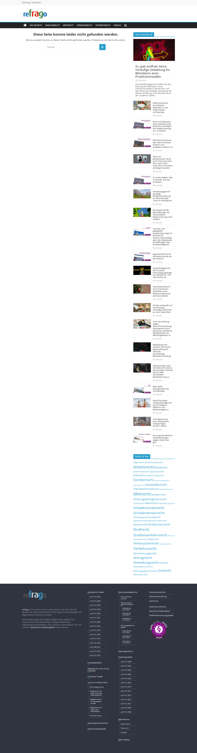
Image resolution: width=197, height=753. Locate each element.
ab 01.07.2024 (126, 670)
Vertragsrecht (142, 558)
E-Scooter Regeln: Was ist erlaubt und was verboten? (163, 179)
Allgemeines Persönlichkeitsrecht (148, 462)
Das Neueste (36, 25)
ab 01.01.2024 (95, 605)
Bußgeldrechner (96, 693)
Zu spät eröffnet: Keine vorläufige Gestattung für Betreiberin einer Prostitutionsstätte (152, 71)
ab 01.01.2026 (95, 597)
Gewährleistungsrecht (162, 480)
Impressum (153, 601)
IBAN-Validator (124, 739)
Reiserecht (151, 503)
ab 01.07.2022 (126, 678)
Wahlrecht (163, 562)
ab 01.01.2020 (95, 622)
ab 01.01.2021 (95, 617)
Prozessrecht (139, 503)
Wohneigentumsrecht (143, 566)
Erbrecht (138, 475)
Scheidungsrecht (140, 517)
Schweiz (124, 732)
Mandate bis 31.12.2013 (127, 642)
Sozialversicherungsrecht (144, 520)
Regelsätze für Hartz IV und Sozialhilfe (98, 669)
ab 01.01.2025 (95, 601)
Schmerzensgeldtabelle (97, 729)
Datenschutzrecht (141, 471)
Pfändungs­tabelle (125, 657)
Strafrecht (141, 529)
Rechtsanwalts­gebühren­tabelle (127, 604)
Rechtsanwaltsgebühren (128, 592)
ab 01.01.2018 (95, 634)
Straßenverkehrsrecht (150, 535)
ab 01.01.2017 (95, 638)
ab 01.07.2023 (126, 674)
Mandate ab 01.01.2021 (127, 609)
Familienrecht (52, 25)
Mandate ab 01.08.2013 (127, 614)
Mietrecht (68, 25)
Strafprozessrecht (159, 524)
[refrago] (25, 25)
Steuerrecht (140, 524)
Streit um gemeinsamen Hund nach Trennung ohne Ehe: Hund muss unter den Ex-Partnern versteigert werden (163, 162)
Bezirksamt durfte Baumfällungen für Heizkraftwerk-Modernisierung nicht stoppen (162, 214)
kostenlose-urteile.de (157, 606)
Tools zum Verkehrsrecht (97, 682)
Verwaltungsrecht (145, 562)
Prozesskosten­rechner (126, 598)
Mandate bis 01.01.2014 (127, 637)
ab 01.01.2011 (126, 703)
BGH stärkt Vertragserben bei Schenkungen (161, 388)
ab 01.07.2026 (126, 662)
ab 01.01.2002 (126, 712)
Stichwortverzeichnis (157, 592)
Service (117, 25)
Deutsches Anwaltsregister (159, 611)
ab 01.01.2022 (95, 613)
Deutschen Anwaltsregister (42, 627)
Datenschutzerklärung (158, 596)
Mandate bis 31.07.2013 (127, 619)
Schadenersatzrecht (148, 507)
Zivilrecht (164, 571)
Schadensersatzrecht (149, 513)
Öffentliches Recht (140, 574)
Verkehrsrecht (84, 25)
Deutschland (125, 724)
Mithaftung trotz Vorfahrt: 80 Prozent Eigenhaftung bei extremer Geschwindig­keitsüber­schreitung (162, 350)
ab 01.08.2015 (95, 647)
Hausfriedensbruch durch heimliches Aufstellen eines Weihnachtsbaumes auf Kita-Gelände (162, 291)
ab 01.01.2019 (95, 630)
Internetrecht (102, 25)
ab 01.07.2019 (95, 626)
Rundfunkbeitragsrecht (166, 503)
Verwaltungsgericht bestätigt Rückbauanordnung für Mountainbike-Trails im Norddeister (162, 196)
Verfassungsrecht (165, 544)
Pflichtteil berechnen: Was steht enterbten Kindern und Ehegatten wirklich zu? (163, 143)
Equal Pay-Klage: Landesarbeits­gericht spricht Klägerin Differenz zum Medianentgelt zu (162, 405)
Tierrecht (171, 536)
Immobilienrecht (156, 485)
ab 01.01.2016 (95, 643)
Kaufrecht (153, 488)
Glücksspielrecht (139, 485)
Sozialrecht (154, 517)
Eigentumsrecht (157, 471)
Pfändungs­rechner (125, 651)
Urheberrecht (152, 539)
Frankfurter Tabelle (95, 676)
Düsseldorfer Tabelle (96, 592)
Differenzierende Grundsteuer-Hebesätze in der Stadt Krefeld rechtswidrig (160, 107)
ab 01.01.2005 (126, 708)
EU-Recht (148, 475)
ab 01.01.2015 (95, 651)
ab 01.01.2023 (95, 609)
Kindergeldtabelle (94, 662)
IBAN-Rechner (123, 719)
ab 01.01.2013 (95, 655)
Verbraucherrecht (146, 543)
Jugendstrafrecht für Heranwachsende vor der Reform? (162, 256)
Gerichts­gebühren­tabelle (128, 626)
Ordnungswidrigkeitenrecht (150, 499)
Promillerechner (96, 715)
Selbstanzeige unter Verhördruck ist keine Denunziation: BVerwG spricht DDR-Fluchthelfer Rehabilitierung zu (163, 371)
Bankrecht (161, 467)
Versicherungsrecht (145, 553)
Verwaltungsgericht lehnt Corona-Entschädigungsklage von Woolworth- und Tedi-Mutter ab (162, 272)
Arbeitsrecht (144, 466)
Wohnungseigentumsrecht (145, 571)
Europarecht (158, 475)
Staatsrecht (162, 520)
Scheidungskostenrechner (98, 723)
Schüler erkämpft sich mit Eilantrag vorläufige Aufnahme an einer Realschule (162, 308)
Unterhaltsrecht (139, 539)
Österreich (125, 728)
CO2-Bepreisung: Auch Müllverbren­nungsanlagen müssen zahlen (161, 422)
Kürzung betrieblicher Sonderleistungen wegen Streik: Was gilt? (163, 438)
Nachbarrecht (158, 494)
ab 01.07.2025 (126, 666)
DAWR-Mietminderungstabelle (161, 615)
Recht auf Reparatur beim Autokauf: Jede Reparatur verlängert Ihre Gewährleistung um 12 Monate (162, 126)
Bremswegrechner (97, 687)
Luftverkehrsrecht (165, 489)
